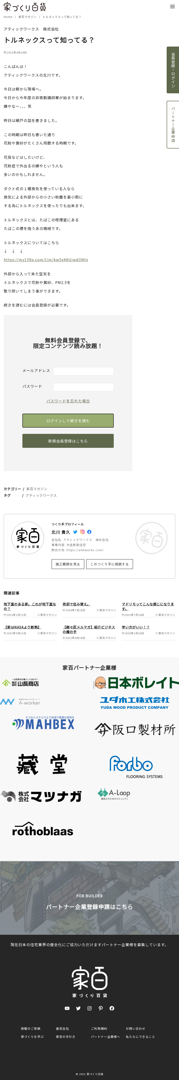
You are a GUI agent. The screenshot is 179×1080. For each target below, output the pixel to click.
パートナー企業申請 (173, 124)
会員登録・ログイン (173, 70)
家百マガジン (28, 17)
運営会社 (62, 1028)
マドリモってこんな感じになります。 (148, 606)
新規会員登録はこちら (68, 441)
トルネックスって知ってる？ (62, 17)
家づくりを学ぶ (32, 1036)
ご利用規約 (99, 1028)
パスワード (32, 386)
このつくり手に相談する (109, 564)
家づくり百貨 (95, 1074)
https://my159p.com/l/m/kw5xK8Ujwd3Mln (46, 259)
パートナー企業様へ (105, 1036)
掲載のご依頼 (31, 1028)
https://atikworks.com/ (85, 550)
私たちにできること (140, 1036)
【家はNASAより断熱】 (22, 626)
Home (8, 17)
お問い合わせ (135, 1028)
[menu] (172, 6)
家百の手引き (66, 1036)
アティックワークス (41, 495)
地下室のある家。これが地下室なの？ (30, 606)
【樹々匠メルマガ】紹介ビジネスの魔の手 (89, 629)
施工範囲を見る (68, 564)
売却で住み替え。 (77, 603)
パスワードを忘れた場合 (68, 401)
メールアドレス (36, 370)
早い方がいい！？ (136, 626)
